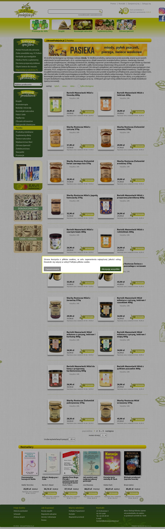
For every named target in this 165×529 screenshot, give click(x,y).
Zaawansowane (52, 269)
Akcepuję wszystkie (111, 269)
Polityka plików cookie (79, 261)
